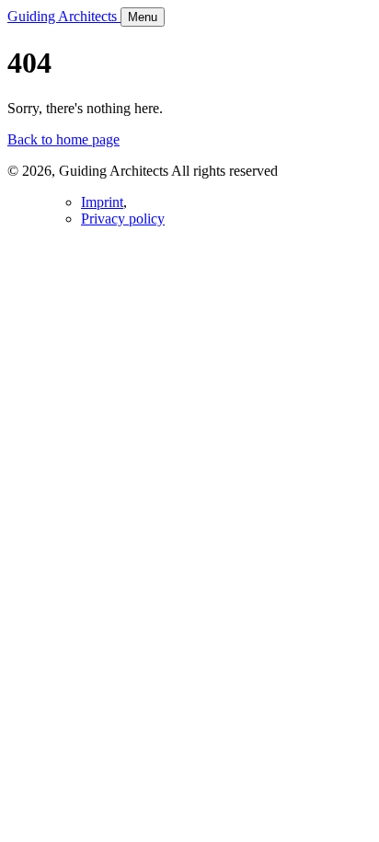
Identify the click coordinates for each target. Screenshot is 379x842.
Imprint (102, 202)
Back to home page (63, 139)
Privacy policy (123, 218)
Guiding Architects (64, 16)
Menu (142, 17)
